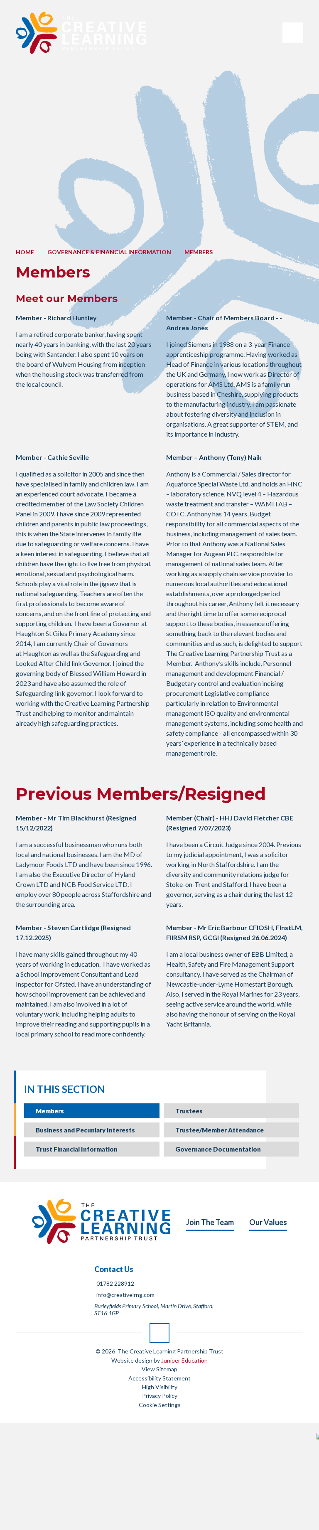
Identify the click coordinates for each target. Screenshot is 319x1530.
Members (198, 251)
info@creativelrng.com (125, 1294)
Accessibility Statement (159, 1378)
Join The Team (210, 1222)
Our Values (268, 1222)
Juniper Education (184, 1360)
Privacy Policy (159, 1395)
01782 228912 (115, 1283)
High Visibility (159, 1386)
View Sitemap (159, 1369)
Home (25, 251)
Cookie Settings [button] (160, 1404)
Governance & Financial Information (109, 251)
